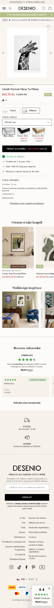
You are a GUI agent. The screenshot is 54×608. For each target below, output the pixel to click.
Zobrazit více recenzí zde (27, 402)
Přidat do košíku (27, 149)
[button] (42, 596)
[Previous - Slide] (3, 52)
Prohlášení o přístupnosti (13, 542)
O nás (22, 518)
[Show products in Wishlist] (44, 8)
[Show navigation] (4, 8)
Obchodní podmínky (38, 532)
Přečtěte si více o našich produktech (27, 203)
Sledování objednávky (39, 527)
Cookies (32, 537)
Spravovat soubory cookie (37, 557)
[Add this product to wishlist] (48, 26)
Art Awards (20, 554)
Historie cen (7, 198)
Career (22, 532)
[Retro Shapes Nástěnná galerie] (20, 310)
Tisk (23, 523)
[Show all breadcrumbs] (5, 20)
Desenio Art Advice (37, 518)
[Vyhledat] (10, 8)
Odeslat (27, 497)
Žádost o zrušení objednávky (36, 550)
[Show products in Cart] (50, 8)
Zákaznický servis (37, 523)
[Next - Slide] (50, 52)
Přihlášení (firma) (17, 559)
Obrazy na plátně (19, 20)
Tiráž (23, 527)
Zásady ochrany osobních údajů (27, 503)
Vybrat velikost (9, 117)
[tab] (7, 84)
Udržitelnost (19, 537)
